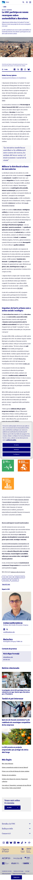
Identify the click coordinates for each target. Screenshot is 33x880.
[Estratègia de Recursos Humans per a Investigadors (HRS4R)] (23, 850)
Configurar (16, 454)
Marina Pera (22, 359)
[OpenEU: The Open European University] (29, 850)
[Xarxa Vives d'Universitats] (17, 858)
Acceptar (16, 445)
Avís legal (27, 871)
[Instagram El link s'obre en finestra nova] (4, 843)
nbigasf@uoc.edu (8, 657)
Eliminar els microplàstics (9, 775)
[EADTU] (26, 863)
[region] (16, 440)
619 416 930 (6, 659)
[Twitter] (7, 629)
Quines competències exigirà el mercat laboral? (15, 767)
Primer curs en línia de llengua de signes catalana (15, 771)
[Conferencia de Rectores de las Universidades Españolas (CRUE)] (27, 858)
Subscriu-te (16, 877)
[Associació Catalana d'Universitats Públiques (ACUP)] (6, 858)
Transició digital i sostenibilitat (10, 502)
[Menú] (30, 2)
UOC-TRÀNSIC (15, 421)
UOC (3, 100)
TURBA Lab (26, 364)
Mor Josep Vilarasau (7, 763)
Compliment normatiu (7, 871)
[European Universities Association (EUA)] (15, 863)
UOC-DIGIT (20, 288)
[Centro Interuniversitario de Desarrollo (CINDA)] (5, 863)
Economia (9, 10)
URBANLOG (11, 203)
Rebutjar (16, 449)
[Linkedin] (4, 629)
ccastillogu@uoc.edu (9, 632)
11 (2, 515)
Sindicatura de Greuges (19, 871)
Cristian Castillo (13, 198)
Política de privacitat (6, 873)
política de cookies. (11, 440)
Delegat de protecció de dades (19, 873)
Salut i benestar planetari (22, 499)
